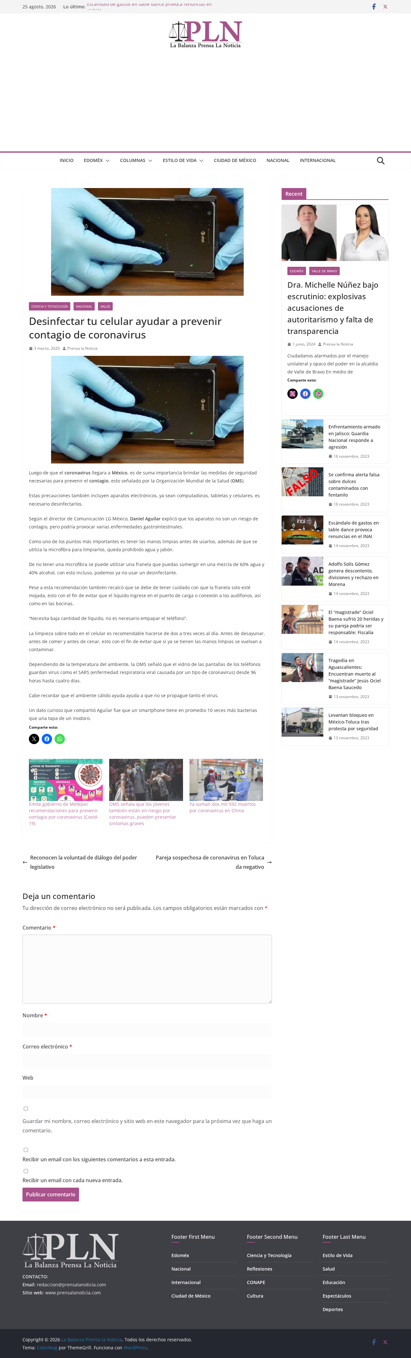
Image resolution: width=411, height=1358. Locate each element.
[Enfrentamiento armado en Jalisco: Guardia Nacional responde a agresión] (302, 441)
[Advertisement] (205, 103)
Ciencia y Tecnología (49, 306)
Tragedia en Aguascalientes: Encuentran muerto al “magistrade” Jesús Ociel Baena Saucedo (354, 673)
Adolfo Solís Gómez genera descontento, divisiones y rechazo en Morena (353, 574)
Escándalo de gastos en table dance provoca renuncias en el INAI (353, 529)
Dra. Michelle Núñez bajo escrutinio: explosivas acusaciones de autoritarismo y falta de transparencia (333, 307)
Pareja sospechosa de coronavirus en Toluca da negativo (210, 862)
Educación (334, 1282)
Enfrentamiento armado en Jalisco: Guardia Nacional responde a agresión (354, 437)
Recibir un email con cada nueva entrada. (72, 1180)
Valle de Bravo (324, 271)
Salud (105, 306)
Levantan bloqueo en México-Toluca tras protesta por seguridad (353, 722)
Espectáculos (337, 1296)
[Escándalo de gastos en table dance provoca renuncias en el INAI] (302, 534)
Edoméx (93, 160)
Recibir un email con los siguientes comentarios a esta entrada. (99, 1159)
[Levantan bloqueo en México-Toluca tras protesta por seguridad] (302, 726)
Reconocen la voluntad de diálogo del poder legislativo (83, 862)
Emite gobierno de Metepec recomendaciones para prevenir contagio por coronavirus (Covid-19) (64, 813)
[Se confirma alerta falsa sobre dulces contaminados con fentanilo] (302, 489)
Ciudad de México (235, 160)
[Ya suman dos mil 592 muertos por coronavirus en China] (226, 780)
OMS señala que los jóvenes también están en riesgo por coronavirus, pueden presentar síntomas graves (142, 813)
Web (27, 1077)
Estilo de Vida (180, 160)
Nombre (34, 1015)
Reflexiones (259, 1269)
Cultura (255, 1296)
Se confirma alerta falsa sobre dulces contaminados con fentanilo (354, 485)
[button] (106, 161)
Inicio (67, 160)
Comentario (39, 927)
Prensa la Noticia (82, 348)
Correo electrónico (47, 1046)
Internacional (318, 160)
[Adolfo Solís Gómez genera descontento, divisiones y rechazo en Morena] (302, 579)
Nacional (278, 160)
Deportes (333, 1309)
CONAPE (256, 1282)
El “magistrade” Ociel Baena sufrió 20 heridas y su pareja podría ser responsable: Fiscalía (355, 622)
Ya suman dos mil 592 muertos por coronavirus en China (222, 807)
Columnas (132, 160)
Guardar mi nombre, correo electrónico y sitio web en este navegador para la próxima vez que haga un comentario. (147, 1126)
